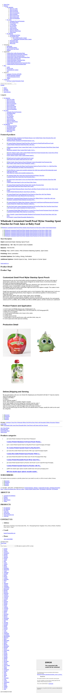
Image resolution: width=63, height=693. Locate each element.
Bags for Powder (14, 11)
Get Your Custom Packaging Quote (15, 81)
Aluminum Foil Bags (15, 35)
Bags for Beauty (14, 14)
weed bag (6, 516)
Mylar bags (12, 43)
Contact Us (6, 79)
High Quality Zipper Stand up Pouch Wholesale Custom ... (21, 163)
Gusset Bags (13, 24)
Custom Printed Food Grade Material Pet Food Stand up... (21, 195)
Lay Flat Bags (13, 25)
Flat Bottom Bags (14, 22)
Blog (5, 65)
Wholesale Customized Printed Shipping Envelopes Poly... (21, 199)
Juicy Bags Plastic (5, 428)
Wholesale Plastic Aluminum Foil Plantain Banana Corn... (21, 140)
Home (5, 87)
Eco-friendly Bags (14, 36)
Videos (8, 78)
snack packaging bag (9, 514)
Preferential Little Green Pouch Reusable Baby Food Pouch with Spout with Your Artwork (26, 425)
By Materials (10, 33)
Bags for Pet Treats (14, 15)
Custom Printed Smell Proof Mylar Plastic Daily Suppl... (20, 186)
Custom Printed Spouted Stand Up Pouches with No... (24, 465)
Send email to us (5, 263)
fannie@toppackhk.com (9, 533)
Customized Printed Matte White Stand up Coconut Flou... (21, 211)
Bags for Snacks (14, 10)
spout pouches (13, 28)
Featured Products (28, 487)
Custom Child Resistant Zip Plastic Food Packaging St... (20, 167)
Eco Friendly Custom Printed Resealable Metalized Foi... (20, 217)
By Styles (9, 19)
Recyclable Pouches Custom (20, 38)
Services (6, 498)
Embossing (9, 46)
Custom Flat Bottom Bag (10, 489)
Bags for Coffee (14, 8)
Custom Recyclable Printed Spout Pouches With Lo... (23, 453)
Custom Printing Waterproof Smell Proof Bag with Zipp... (21, 144)
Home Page (6, 4)
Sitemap (36, 487)
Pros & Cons (10, 68)
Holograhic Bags (14, 40)
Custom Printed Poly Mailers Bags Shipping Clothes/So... (21, 203)
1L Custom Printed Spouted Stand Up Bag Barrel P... (23, 448)
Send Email (3, 543)
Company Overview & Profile (14, 74)
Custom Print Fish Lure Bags (14, 61)
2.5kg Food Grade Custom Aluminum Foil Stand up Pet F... (21, 207)
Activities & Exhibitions (9, 495)
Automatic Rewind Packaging (17, 21)
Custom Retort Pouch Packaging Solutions (17, 54)
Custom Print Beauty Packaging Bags (16, 60)
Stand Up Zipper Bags (15, 31)
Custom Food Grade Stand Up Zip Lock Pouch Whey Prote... (22, 182)
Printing (9, 50)
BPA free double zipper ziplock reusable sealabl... (22, 471)
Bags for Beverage (14, 17)
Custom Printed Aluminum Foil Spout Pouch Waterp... (24, 442)
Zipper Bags (13, 32)
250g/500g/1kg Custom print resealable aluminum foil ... (20, 173)
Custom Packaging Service (13, 76)
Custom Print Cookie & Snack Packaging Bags (18, 57)
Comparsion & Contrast (12, 69)
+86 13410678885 (8, 539)
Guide (8, 67)
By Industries (10, 7)
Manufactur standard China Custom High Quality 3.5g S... (21, 150)
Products (6, 6)
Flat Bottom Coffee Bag (45, 489)
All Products (55, 489)
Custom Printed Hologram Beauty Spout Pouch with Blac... (21, 191)
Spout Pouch (4, 432)
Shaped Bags (13, 26)
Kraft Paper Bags (14, 42)
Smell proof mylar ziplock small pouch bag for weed (19, 159)
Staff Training (7, 499)
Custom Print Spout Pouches (14, 58)
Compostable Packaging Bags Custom (22, 39)
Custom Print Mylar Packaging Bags (16, 56)
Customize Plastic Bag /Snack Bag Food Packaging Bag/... (21, 177)
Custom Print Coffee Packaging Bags (16, 53)
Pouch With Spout (5, 430)
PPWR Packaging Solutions (13, 75)
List (8, 71)
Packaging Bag (4, 429)
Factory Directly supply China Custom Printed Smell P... (20, 155)
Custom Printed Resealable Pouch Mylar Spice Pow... (23, 460)
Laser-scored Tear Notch (13, 49)
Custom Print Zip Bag (43, 487)
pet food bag (7, 513)
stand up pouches (14, 29)
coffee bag (6, 512)
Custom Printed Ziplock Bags (32, 489)
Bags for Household (15, 18)
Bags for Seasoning (14, 13)
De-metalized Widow (12, 47)
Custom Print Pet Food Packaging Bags (16, 64)
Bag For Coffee (20, 489)
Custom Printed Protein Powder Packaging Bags (18, 63)
